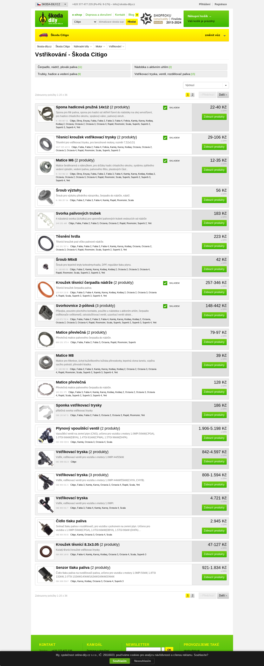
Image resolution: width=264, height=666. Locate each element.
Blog (131, 14)
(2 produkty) (93, 107)
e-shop (77, 14)
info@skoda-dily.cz (124, 4)
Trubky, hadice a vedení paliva (57, 74)
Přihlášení (204, 4)
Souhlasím (120, 660)
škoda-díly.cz (51, 19)
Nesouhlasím (142, 660)
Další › (223, 94)
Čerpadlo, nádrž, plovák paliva (57, 67)
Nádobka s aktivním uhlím (151, 67)
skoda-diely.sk (192, 650)
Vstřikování (115, 46)
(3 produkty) (85, 306)
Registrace (221, 4)
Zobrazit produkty (214, 116)
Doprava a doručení (99, 14)
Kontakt (120, 14)
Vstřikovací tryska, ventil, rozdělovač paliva (162, 74)
